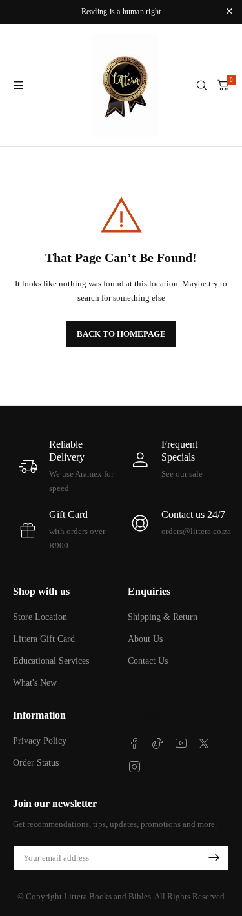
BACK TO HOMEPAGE (121, 334)
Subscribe (213, 858)
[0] (223, 85)
